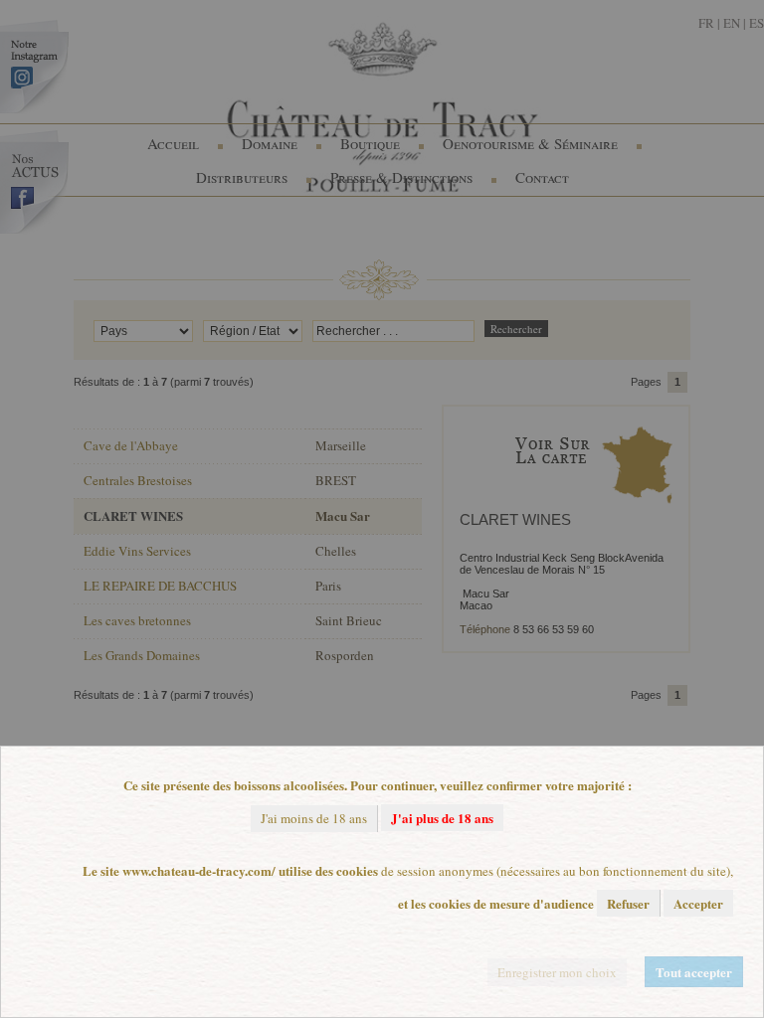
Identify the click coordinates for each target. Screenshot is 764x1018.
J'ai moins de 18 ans (314, 818)
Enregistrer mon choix (557, 972)
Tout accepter (694, 971)
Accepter (698, 903)
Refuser (628, 903)
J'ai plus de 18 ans (442, 817)
